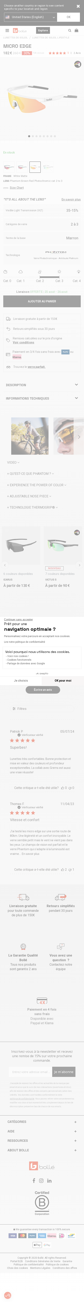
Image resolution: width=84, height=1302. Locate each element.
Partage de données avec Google (26, 663)
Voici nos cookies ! (18, 656)
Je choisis (21, 680)
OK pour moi (63, 680)
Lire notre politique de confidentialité (24, 642)
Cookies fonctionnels (19, 659)
